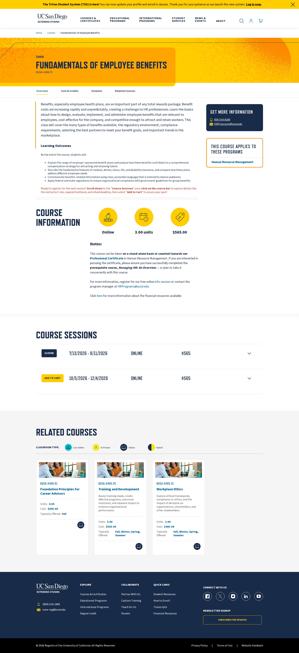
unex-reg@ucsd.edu (54, 610)
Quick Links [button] (161, 585)
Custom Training (131, 601)
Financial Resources (165, 613)
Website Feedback (252, 645)
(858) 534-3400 (51, 604)
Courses (51, 32)
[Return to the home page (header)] (52, 18)
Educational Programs (93, 601)
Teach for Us (128, 607)
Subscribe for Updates (232, 620)
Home (39, 32)
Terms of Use (225, 645)
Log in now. (253, 4)
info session (162, 282)
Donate (125, 613)
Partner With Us (130, 594)
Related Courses (125, 91)
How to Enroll (161, 601)
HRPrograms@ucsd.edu (133, 286)
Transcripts (160, 607)
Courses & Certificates (93, 594)
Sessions (96, 91)
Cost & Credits (69, 91)
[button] (149, 353)
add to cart (52, 378)
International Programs (94, 607)
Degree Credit (88, 613)
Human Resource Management (232, 162)
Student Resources (164, 594)
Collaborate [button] (130, 585)
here (99, 296)
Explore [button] (85, 585)
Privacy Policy (199, 645)
